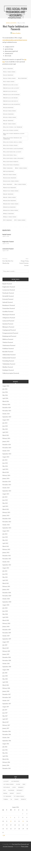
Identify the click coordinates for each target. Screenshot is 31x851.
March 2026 (5, 401)
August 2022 (5, 531)
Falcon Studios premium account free (13, 134)
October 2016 (6, 737)
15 (23, 821)
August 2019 (5, 642)
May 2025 (5, 429)
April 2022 (5, 543)
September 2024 (6, 454)
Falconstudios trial (10, 155)
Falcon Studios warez (10, 145)
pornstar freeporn (9, 207)
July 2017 (4, 710)
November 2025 (6, 411)
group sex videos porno (10, 191)
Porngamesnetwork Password (10, 333)
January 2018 (5, 691)
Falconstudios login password (13, 148)
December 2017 (6, 694)
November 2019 (6, 633)
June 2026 (5, 392)
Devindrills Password (8, 296)
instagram (6, 787)
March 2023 (5, 509)
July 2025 (4, 423)
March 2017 (5, 722)
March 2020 (5, 620)
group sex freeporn (9, 187)
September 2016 (6, 741)
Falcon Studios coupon (10, 130)
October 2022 (6, 525)
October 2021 (6, 562)
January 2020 (5, 626)
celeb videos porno (9, 111)
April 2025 (5, 432)
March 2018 (5, 685)
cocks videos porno (9, 117)
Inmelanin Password (7, 324)
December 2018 (6, 657)
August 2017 (5, 707)
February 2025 (6, 438)
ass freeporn (22, 78)
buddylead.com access (10, 85)
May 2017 (5, 716)
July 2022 (4, 534)
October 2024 (6, 451)
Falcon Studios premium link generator (12, 138)
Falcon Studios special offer (12, 142)
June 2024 (5, 463)
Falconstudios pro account (12, 152)
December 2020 (6, 593)
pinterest (20, 790)
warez (16, 799)
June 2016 (5, 750)
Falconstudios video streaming (13, 158)
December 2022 (6, 518)
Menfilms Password (7, 367)
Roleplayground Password (9, 336)
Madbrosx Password (7, 339)
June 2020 (5, 611)
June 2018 (5, 676)
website (23, 799)
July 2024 (4, 460)
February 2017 (6, 725)
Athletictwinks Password (8, 355)
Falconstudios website (10, 161)
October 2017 (6, 700)
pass (4, 790)
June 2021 (5, 574)
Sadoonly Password (7, 302)
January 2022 (5, 552)
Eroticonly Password (7, 299)
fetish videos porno (9, 174)
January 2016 (5, 765)
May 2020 (5, 614)
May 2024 (5, 466)
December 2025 (6, 407)
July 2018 (4, 673)
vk (11, 799)
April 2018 (5, 682)
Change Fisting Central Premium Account (24, 263)
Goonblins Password (7, 311)
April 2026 (5, 398)
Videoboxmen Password (8, 345)
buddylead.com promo (10, 98)
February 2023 (6, 512)
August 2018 (5, 670)
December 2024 (6, 444)
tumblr (5, 799)
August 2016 (5, 744)
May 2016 (5, 753)
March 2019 (5, 648)
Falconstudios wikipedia (11, 165)
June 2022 (5, 537)
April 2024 (5, 469)
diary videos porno (9, 124)
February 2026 (6, 404)
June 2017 (5, 713)
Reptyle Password (6, 234)
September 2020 (6, 602)
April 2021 (5, 580)
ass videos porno (8, 81)
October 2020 (6, 599)
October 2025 (6, 414)
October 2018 (6, 663)
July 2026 (4, 389)
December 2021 (6, 555)
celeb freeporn (8, 107)
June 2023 (5, 500)
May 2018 (5, 679)
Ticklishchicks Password (8, 364)
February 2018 (6, 688)
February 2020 (6, 623)
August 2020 (5, 605)
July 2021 (4, 571)
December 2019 (6, 630)
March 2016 (5, 759)
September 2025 (6, 417)
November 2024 (6, 448)
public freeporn (8, 213)
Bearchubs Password (7, 352)
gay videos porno (20, 184)
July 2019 (4, 645)
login (14, 787)
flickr (18, 784)
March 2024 (5, 472)
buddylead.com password (11, 94)
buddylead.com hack (10, 91)
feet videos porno (21, 168)
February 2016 (6, 762)
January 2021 (5, 589)
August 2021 (5, 568)
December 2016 (6, 731)
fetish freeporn (8, 171)
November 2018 (6, 660)
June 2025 (5, 426)
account (6, 781)
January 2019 (5, 654)
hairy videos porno (9, 197)
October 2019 (6, 636)
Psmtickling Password (8, 361)
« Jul (3, 835)
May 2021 (5, 577)
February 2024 (6, 475)
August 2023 (5, 494)
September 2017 (6, 704)
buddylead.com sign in (10, 101)
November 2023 (6, 485)
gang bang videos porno (11, 181)
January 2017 (5, 728)
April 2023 (5, 506)
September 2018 (6, 667)
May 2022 (5, 540)
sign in (19, 793)
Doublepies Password (8, 370)
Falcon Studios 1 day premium (12, 127)
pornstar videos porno (10, 210)
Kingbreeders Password (8, 241)
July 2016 (4, 747)
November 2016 (6, 734)
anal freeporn (8, 68)
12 (10, 821)
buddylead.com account (11, 88)
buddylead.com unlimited (11, 104)
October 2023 (6, 488)
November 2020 (6, 596)
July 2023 (4, 497)
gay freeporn (7, 184)
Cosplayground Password (9, 330)
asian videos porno (9, 78)
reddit (12, 793)
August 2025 (5, 420)
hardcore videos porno (10, 204)
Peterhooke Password (8, 293)
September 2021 (6, 565)
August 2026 (5, 386)
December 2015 (6, 768)
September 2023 (6, 491)
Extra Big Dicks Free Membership (7, 262)
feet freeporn (8, 168)
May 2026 (5, 395)
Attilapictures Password (8, 318)
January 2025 (5, 441)
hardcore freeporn (9, 200)
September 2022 (6, 528)
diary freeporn (8, 120)
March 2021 (5, 583)
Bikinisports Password (8, 327)
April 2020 (5, 617)
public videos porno (9, 217)
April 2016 (5, 756)
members (21, 787)
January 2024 (5, 478)
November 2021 (6, 559)
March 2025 (5, 435)
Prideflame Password (8, 348)
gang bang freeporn (9, 178)
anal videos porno (9, 72)
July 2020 (4, 608)
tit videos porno (19, 220)
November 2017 (6, 697)
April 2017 (5, 719)
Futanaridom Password (8, 308)
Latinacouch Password (8, 321)
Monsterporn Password (8, 315)
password (11, 790)
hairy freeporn (8, 194)
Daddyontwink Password (9, 358)
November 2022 (6, 522)
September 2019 (6, 639)
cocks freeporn (8, 114)
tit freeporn (7, 220)
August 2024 (5, 457)
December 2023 (6, 481)
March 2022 (5, 546)
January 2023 (5, 515)
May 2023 (5, 503)
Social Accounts (11, 23)
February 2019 (6, 651)
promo (5, 793)
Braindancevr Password (8, 305)
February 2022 (6, 549)
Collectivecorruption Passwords (10, 373)
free (24, 784)
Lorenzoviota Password (7, 249)
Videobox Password (7, 342)
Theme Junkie (24, 846)
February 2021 (6, 586)
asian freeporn (8, 75)
